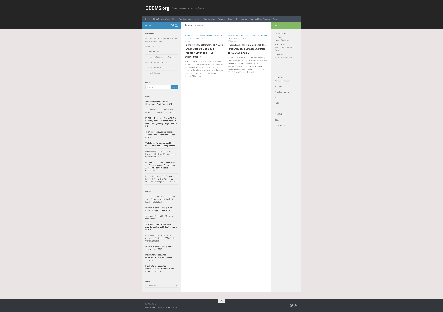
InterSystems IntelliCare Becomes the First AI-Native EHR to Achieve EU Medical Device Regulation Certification (161, 179)
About (275, 19)
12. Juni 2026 (160, 257)
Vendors (221, 19)
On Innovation (241, 19)
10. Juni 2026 (159, 268)
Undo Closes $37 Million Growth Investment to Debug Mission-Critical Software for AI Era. (160, 154)
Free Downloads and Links (189, 19)
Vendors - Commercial (195, 38)
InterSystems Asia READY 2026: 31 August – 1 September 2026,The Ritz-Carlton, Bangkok (161, 238)
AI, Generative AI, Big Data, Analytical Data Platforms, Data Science (161, 39)
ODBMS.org (157, 8)
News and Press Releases (260, 19)
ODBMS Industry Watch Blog (164, 19)
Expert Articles (209, 19)
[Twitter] (172, 25)
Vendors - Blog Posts (215, 36)
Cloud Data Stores (153, 46)
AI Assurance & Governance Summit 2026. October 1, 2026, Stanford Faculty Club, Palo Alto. (160, 199)
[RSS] (176, 25)
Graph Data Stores (153, 52)
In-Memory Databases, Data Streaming (161, 57)
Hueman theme (173, 307)
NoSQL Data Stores (154, 68)
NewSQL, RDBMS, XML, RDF (157, 62)
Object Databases (153, 73)
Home (147, 19)
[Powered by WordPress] (154, 307)
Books (230, 19)
